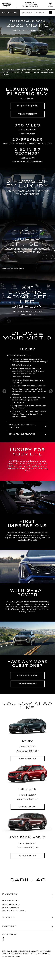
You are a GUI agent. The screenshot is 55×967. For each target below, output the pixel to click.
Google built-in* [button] (31, 400)
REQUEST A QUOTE (27, 106)
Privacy (40, 951)
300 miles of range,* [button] (15, 607)
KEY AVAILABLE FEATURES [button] (22, 434)
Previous (4, 391)
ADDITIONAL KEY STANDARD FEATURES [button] (22, 426)
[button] (10, 12)
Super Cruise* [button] (18, 368)
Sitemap (32, 951)
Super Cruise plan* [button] (27, 373)
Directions (27, 13)
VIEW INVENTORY (27, 114)
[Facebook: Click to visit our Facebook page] (4, 939)
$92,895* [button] (15, 70)
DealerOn (24, 951)
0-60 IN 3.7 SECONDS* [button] (27, 151)
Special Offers (10, 907)
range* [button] (45, 362)
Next (50, 391)
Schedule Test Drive (13, 911)
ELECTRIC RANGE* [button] (27, 130)
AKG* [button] (5, 144)
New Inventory (10, 901)
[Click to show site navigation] (49, 12)
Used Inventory (11, 904)
